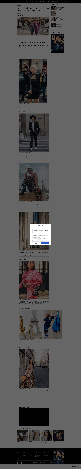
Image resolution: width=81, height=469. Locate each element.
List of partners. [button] (38, 237)
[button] (40, 234)
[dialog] (40, 234)
